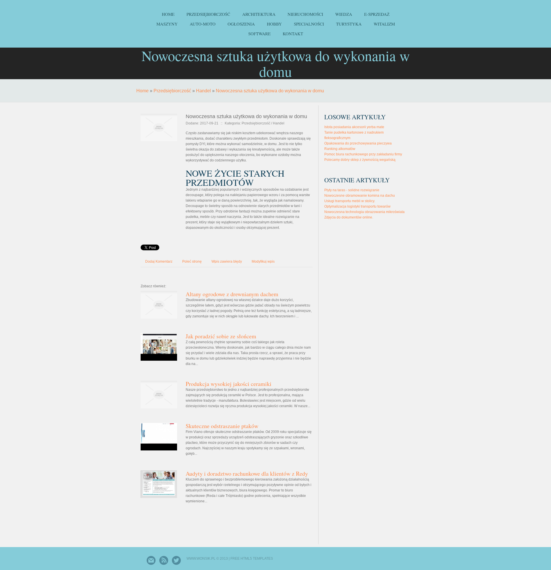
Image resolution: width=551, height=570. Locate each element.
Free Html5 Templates (251, 559)
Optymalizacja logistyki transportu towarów (357, 206)
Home (142, 90)
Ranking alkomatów (339, 149)
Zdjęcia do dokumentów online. (348, 217)
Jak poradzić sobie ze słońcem (221, 336)
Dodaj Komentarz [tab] (158, 261)
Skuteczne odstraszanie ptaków (222, 426)
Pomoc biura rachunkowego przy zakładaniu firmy (363, 154)
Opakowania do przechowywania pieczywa (358, 143)
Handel (203, 90)
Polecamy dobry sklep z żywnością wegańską (359, 160)
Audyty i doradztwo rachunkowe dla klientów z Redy (247, 473)
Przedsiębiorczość (172, 90)
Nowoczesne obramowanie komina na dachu (359, 196)
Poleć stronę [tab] (192, 261)
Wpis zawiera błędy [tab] (227, 261)
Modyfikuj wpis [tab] (263, 261)
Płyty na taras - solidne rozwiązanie (351, 190)
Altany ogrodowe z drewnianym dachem (232, 294)
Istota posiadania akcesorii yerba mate (354, 127)
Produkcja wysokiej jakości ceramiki (228, 384)
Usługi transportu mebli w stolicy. (349, 201)
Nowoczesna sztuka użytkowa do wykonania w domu (270, 90)
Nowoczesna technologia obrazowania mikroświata (364, 212)
